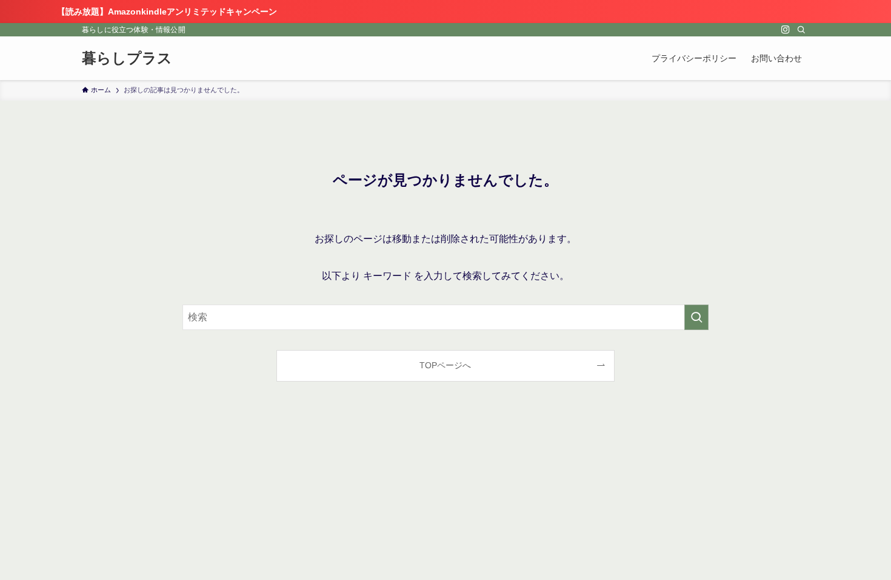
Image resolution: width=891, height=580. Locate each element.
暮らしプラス (127, 58)
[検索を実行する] (696, 317)
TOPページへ (445, 365)
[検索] (801, 29)
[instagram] (785, 29)
